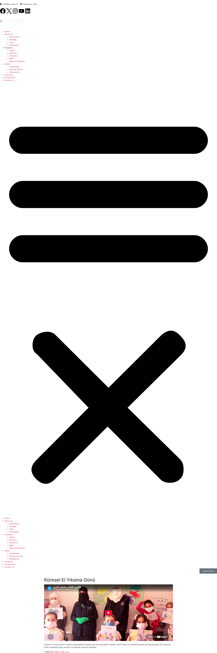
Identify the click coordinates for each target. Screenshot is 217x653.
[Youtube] (21, 11)
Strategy (12, 39)
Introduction (14, 37)
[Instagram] (15, 11)
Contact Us (9, 80)
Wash (11, 58)
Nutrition (13, 53)
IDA (52, 652)
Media (7, 64)
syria (62, 652)
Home (7, 31)
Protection (13, 56)
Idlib (57, 652)
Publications (14, 72)
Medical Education (17, 61)
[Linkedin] (28, 11)
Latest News (14, 67)
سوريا (67, 652)
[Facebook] (3, 11)
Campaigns (14, 45)
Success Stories (16, 69)
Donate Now (10, 77)
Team (11, 42)
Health (12, 50)
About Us (9, 34)
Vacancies (9, 75)
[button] (108, 299)
